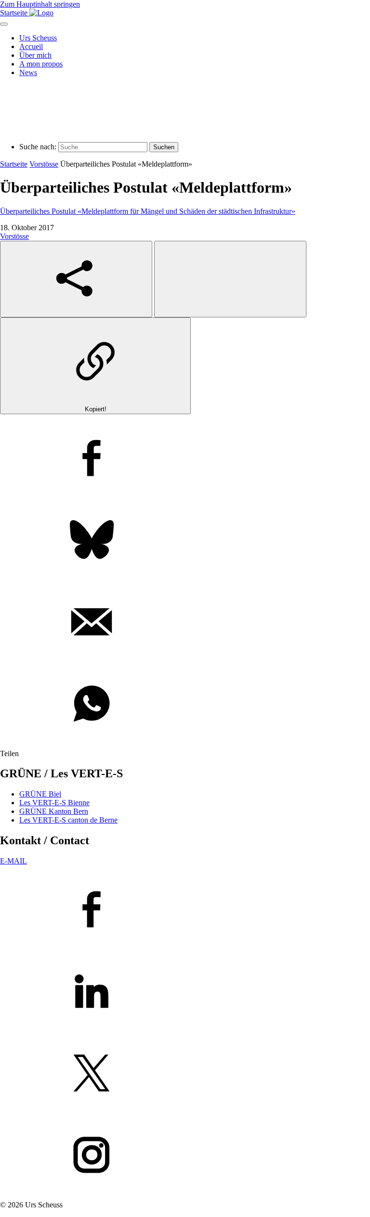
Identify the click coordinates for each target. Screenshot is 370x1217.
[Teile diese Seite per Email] (185, 623)
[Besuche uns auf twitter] (185, 1074)
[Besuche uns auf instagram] (185, 1156)
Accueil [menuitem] (31, 46)
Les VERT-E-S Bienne (54, 802)
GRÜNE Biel (40, 794)
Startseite (13, 164)
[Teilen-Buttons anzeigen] (76, 279)
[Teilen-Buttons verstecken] (230, 279)
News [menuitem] (28, 72)
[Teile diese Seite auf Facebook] (185, 459)
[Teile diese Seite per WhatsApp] (185, 704)
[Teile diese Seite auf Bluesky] (185, 541)
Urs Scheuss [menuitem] (38, 38)
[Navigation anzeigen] (4, 24)
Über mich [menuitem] (35, 55)
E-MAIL (13, 861)
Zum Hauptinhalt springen (40, 4)
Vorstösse (43, 164)
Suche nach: (37, 147)
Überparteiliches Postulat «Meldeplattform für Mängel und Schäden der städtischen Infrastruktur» (147, 211)
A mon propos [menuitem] (41, 64)
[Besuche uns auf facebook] (185, 910)
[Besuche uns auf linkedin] (185, 992)
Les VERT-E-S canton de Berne (68, 820)
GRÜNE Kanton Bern (53, 811)
